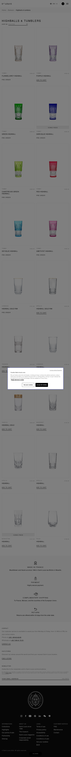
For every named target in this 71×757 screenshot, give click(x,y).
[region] (35, 378)
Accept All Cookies (42, 385)
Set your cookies (28, 385)
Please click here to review (17, 380)
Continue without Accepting (56, 370)
